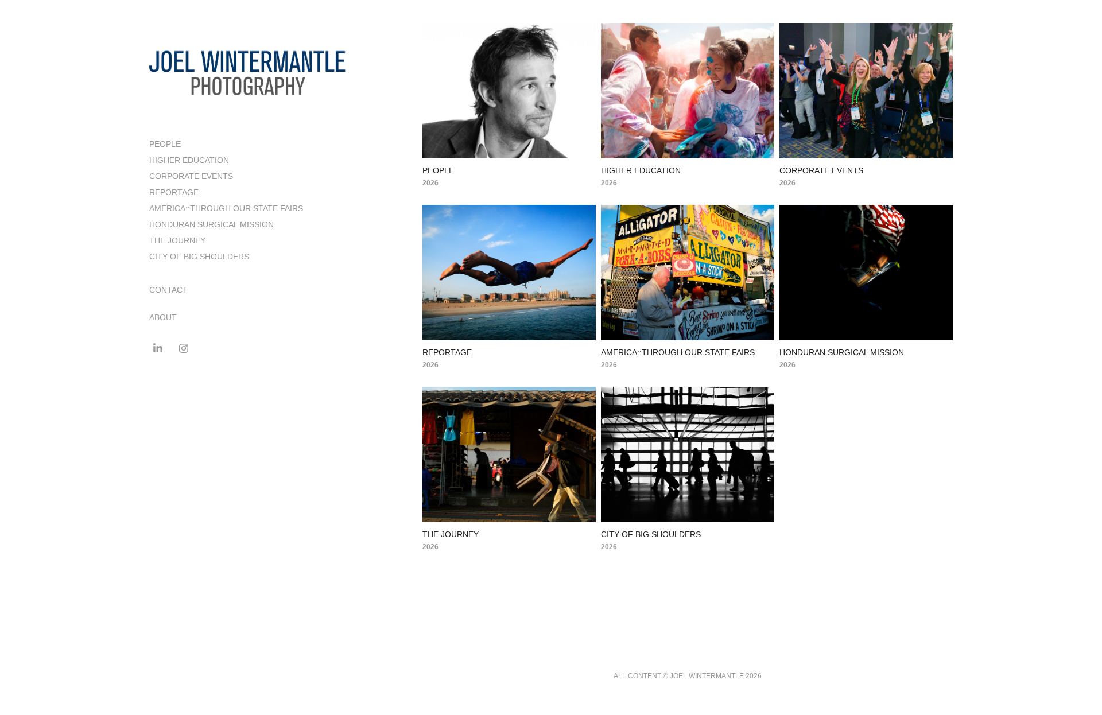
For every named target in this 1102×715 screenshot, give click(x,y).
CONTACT (168, 289)
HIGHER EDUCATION (189, 160)
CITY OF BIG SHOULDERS (199, 256)
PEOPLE (165, 144)
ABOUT (163, 317)
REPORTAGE (174, 192)
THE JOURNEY (177, 240)
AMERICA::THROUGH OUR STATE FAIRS (226, 208)
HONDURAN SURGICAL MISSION (211, 224)
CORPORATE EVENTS (191, 176)
